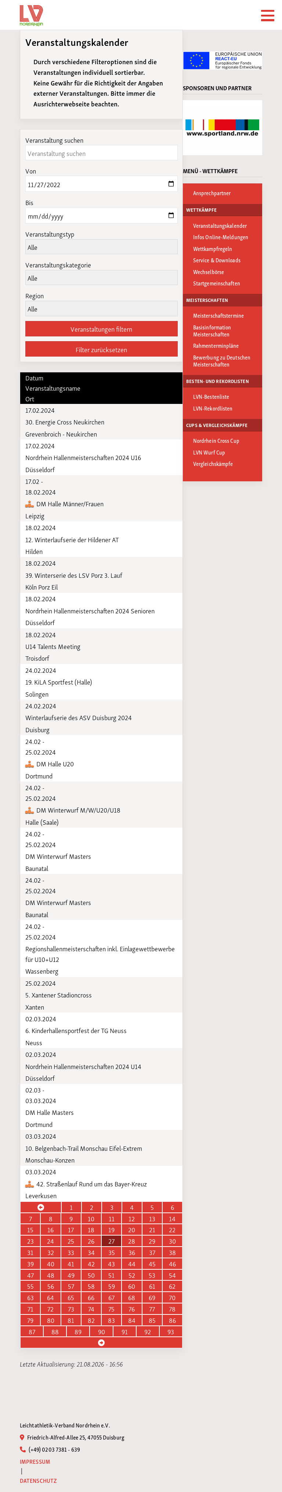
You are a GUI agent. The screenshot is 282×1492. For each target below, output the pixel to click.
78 (172, 1308)
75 (111, 1308)
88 (55, 1331)
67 (111, 1297)
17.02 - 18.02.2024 (40, 486)
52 (132, 1275)
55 (30, 1286)
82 (91, 1320)
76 (132, 1308)
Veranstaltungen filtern (101, 328)
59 (111, 1286)
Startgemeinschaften (216, 282)
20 (131, 1229)
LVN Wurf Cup (209, 452)
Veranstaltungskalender (220, 225)
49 (71, 1275)
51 (111, 1275)
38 (172, 1252)
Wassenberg (41, 971)
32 (50, 1252)
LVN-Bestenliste (211, 396)
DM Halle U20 (54, 763)
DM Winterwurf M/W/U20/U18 (77, 810)
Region (34, 295)
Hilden (34, 551)
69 (152, 1297)
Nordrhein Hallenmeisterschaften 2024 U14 (83, 1066)
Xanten (34, 1007)
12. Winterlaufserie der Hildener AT (72, 539)
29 (152, 1241)
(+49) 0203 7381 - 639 (54, 1449)
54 (172, 1275)
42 (91, 1263)
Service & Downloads (217, 259)
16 (50, 1229)
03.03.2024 (40, 1136)
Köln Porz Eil (41, 586)
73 (71, 1308)
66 (91, 1297)
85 (152, 1320)
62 (172, 1286)
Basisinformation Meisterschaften (212, 330)
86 (172, 1320)
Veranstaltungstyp (49, 233)
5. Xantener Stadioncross (58, 994)
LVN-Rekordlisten (213, 408)
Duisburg (37, 729)
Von (30, 170)
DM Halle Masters (49, 1112)
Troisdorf (37, 658)
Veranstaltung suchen (54, 139)
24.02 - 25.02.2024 (40, 746)
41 (71, 1263)
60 (131, 1286)
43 (111, 1263)
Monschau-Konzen (50, 1159)
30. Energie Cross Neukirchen (64, 421)
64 (50, 1297)
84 (131, 1320)
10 (91, 1218)
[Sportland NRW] (222, 127)
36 (132, 1252)
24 (50, 1241)
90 (101, 1331)
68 (131, 1297)
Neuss (33, 1042)
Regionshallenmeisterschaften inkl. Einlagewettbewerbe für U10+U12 (100, 953)
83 (111, 1320)
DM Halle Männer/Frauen (69, 503)
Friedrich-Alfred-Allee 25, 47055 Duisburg (75, 1437)
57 (71, 1286)
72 (50, 1308)
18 (91, 1229)
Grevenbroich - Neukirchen (61, 433)
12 (132, 1218)
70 (172, 1297)
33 (71, 1252)
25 (71, 1241)
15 (30, 1229)
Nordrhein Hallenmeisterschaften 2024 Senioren (90, 610)
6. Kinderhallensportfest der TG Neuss (76, 1030)
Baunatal (36, 868)
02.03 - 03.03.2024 (40, 1094)
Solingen (36, 694)
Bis (29, 202)
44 (131, 1263)
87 (32, 1331)
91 (125, 1331)
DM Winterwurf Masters (58, 856)
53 (152, 1275)
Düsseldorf (40, 469)
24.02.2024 (40, 670)
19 (111, 1229)
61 (152, 1286)
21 (152, 1229)
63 (30, 1297)
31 (30, 1252)
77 (152, 1308)
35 (111, 1252)
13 (152, 1218)
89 (78, 1331)
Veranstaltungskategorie (58, 264)
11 (112, 1218)
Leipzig (34, 515)
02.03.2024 (40, 1018)
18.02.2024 (40, 527)
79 (30, 1320)
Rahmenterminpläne (216, 345)
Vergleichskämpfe (213, 463)
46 (172, 1263)
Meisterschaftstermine (218, 315)
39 (30, 1263)
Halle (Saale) (42, 822)
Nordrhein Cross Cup (216, 440)
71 (30, 1308)
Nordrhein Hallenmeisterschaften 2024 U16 (83, 457)
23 (30, 1241)
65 (71, 1297)
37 (152, 1252)
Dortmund (39, 775)
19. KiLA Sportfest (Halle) (58, 681)
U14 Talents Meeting (52, 646)
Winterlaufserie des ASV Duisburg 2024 (78, 717)
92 (147, 1331)
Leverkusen (41, 1195)
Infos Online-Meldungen (220, 236)
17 (71, 1229)
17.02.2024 (40, 410)
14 (172, 1218)
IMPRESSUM (35, 1461)
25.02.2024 (40, 983)
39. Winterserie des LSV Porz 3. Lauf (73, 575)
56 (50, 1286)
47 (30, 1275)
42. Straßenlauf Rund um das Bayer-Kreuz (91, 1183)
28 (131, 1241)
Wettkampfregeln (212, 248)
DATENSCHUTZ (38, 1480)
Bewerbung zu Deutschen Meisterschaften (221, 360)
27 (111, 1241)
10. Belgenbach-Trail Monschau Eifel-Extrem (83, 1148)
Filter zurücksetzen (101, 349)
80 (50, 1320)
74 (91, 1308)
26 (91, 1241)
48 (50, 1275)
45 (152, 1263)
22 (172, 1229)
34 (91, 1252)
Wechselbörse (208, 271)
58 (91, 1286)
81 (71, 1320)
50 (91, 1275)
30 (172, 1241)
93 (170, 1331)
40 (50, 1263)
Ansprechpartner (212, 192)
